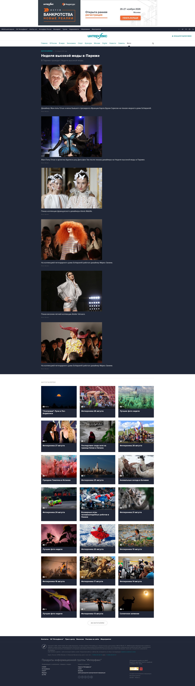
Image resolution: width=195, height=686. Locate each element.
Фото (129, 43)
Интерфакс (97, 36)
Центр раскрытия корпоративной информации (91, 673)
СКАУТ (44, 671)
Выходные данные (135, 675)
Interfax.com (33, 29)
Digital (104, 43)
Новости (112, 43)
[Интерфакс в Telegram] (82, 677)
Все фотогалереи (97, 623)
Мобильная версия (8, 29)
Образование (85, 29)
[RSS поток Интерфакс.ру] (88, 677)
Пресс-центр (70, 639)
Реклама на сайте (92, 639)
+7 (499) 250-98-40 (97, 655)
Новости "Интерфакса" (84, 667)
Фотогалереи (46, 51)
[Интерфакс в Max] (91, 677)
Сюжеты (121, 43)
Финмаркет (57, 29)
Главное (44, 43)
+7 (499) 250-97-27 (111, 655)
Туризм (65, 29)
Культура (88, 43)
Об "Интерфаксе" (22, 29)
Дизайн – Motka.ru (135, 677)
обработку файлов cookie (128, 652)
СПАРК (44, 667)
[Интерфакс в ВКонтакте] (85, 677)
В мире (62, 43)
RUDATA (80, 671)
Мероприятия (96, 29)
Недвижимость (74, 29)
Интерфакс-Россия (45, 29)
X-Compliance (46, 669)
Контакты (44, 639)
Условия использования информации (140, 674)
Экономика (71, 43)
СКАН (80, 669)
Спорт (80, 43)
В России (53, 43)
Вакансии (80, 639)
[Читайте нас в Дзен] (79, 677)
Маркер (44, 673)
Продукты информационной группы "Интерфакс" (72, 660)
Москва (97, 43)
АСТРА (44, 675)
